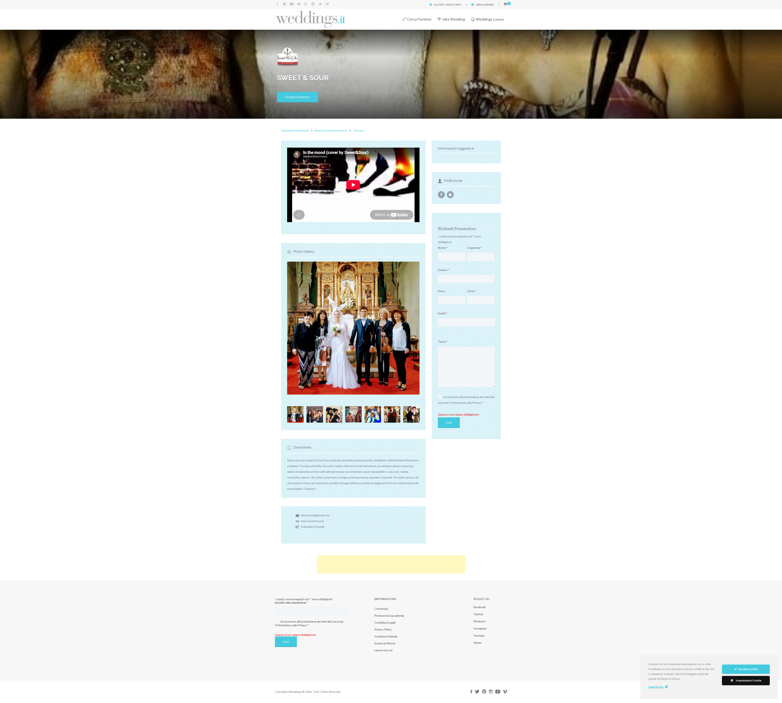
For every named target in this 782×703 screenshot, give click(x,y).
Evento (443, 270)
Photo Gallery (303, 251)
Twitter (478, 614)
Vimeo (477, 642)
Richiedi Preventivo (297, 97)
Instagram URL (450, 194)
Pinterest (479, 621)
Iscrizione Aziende (386, 636)
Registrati (454, 4)
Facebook (479, 607)
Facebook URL (441, 194)
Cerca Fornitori (419, 19)
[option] (353, 182)
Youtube (478, 635)
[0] (505, 4)
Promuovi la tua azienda (389, 615)
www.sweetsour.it (312, 521)
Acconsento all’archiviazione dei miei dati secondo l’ (466, 399)
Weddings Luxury (490, 19)
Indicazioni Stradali (312, 526)
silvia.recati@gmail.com (315, 515)
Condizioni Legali (384, 622)
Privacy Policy (383, 629)
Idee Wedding (453, 19)
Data (441, 291)
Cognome (474, 247)
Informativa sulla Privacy (466, 402)
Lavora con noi (383, 650)
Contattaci (381, 608)
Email (442, 313)
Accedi (439, 4)
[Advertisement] (391, 564)
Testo (443, 341)
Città (471, 291)
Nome (443, 247)
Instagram (480, 628)
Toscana (358, 130)
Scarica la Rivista (384, 643)
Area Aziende (485, 4)
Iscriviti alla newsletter (291, 602)
